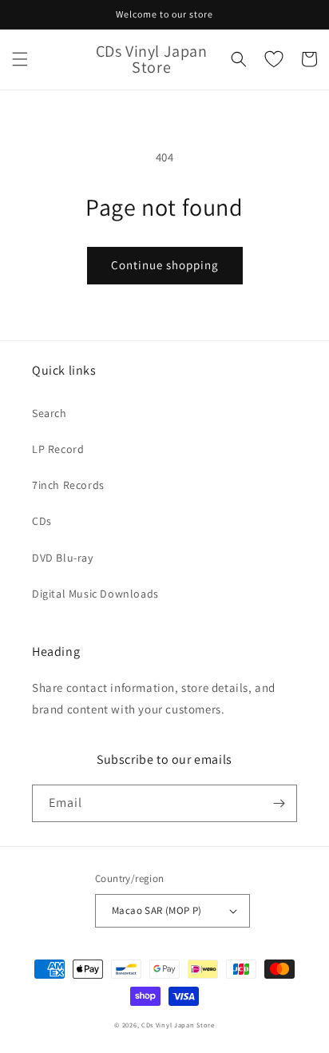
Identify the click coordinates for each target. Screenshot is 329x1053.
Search (49, 413)
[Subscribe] (278, 803)
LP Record (58, 449)
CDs (42, 521)
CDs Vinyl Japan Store (178, 1024)
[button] (20, 59)
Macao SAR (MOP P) (157, 910)
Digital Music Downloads (95, 593)
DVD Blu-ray (62, 557)
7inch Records (68, 485)
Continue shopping (165, 264)
